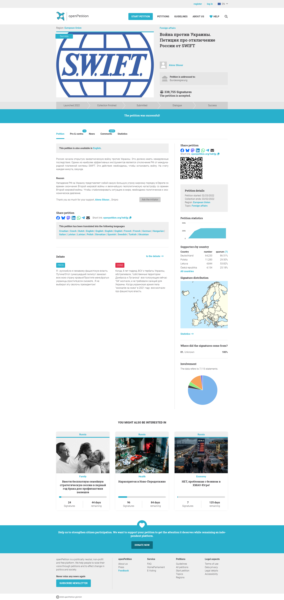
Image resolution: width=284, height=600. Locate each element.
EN (223, 4)
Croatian (64, 231)
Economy (201, 476)
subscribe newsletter (73, 583)
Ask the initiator (150, 199)
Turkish (133, 234)
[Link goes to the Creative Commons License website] (58, 596)
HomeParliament (156, 567)
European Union (73, 27)
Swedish (122, 234)
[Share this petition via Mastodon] (68, 217)
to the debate (153, 256)
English (97, 148)
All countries (187, 271)
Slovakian (100, 234)
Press (121, 567)
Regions (180, 577)
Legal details (211, 570)
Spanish (112, 234)
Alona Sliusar (176, 65)
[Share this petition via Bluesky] (63, 217)
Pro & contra (76, 132)
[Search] (226, 16)
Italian (62, 234)
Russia (82, 434)
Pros (61, 265)
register (198, 4)
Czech (73, 231)
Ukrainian (143, 234)
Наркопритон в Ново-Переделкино (142, 481)
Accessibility (211, 574)
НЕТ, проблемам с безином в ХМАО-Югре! (201, 483)
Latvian (72, 234)
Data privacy (211, 567)
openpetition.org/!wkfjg (116, 217)
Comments (106, 132)
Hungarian (158, 231)
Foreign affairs (168, 28)
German (146, 231)
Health (142, 476)
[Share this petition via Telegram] (83, 217)
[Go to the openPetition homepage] (72, 16)
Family (82, 476)
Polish (90, 234)
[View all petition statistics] (204, 327)
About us (198, 16)
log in (210, 4)
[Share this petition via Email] (88, 217)
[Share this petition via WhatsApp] (79, 217)
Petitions (163, 16)
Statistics (122, 133)
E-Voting (151, 570)
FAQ (149, 563)
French (128, 231)
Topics (179, 574)
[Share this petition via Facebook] (58, 217)
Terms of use (211, 563)
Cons (120, 265)
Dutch (81, 231)
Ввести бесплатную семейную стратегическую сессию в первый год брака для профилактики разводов (83, 487)
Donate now (142, 545)
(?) (226, 251)
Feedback (123, 570)
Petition (60, 133)
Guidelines (181, 16)
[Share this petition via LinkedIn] (73, 217)
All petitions (182, 567)
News (92, 133)
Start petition (140, 16)
